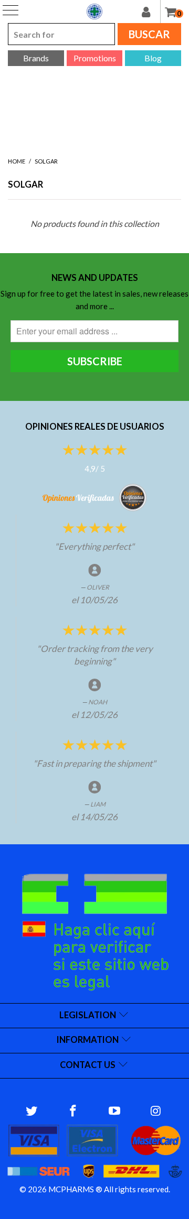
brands (36, 58)
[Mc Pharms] (94, 11)
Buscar (149, 34)
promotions (95, 58)
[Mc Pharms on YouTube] (115, 1111)
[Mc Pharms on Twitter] (32, 1111)
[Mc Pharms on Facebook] (73, 1111)
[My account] (151, 11)
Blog (153, 58)
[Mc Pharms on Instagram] (156, 1111)
